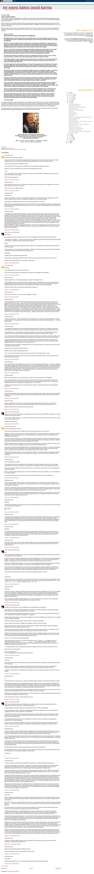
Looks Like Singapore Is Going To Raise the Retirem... (81, 121)
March (70, 137)
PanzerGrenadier (9, 426)
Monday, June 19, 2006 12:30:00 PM (12, 262)
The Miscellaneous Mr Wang (75, 129)
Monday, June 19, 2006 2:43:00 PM (12, 323)
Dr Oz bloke (7, 155)
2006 (69, 92)
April (70, 135)
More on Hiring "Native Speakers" (76, 109)
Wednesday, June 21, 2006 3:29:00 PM (12, 835)
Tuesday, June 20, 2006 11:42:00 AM (12, 655)
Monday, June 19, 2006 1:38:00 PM (12, 289)
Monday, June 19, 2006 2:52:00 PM (12, 372)
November (71, 95)
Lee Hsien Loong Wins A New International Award (80, 131)
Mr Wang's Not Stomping (74, 118)
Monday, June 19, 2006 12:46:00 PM (12, 275)
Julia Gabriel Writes (73, 119)
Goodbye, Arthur (72, 112)
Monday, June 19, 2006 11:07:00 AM (12, 179)
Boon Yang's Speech (73, 132)
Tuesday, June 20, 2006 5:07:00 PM (12, 758)
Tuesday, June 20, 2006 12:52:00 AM (12, 537)
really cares (57, 24)
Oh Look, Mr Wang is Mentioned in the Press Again (80, 117)
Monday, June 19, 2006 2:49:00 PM (12, 359)
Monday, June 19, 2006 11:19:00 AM (12, 190)
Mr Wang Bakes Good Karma (27, 7)
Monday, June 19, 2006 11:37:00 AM (12, 229)
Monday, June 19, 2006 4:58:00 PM (12, 477)
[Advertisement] (86, 19)
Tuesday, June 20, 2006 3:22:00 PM (12, 699)
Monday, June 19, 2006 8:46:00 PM (12, 524)
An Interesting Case (73, 125)
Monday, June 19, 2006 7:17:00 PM (12, 511)
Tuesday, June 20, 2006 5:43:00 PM (12, 790)
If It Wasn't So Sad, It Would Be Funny (77, 107)
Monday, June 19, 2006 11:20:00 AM (12, 208)
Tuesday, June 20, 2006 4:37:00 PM (12, 726)
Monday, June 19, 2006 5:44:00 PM (12, 497)
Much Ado (71, 111)
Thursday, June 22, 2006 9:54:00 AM (12, 863)
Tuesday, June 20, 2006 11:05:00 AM (12, 602)
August (70, 100)
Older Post (58, 868)
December (71, 94)
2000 (69, 142)
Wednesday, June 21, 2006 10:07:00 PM (13, 844)
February (71, 138)
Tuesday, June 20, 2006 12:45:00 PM (12, 673)
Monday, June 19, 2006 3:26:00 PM (12, 423)
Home (31, 868)
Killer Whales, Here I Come (75, 127)
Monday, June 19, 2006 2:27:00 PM (12, 314)
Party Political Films (73, 114)
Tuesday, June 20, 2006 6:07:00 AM (12, 547)
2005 (69, 141)
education (12, 148)
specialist (45, 29)
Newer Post (4, 868)
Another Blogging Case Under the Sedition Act (79, 124)
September (71, 98)
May (70, 134)
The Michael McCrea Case (75, 104)
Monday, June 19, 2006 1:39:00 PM (12, 296)
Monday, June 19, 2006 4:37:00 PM (12, 456)
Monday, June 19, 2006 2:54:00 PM (12, 388)
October (71, 97)
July (70, 101)
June (70, 102)
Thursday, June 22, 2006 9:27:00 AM (12, 853)
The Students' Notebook (74, 105)
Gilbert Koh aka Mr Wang (11, 232)
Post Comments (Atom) (13, 871)
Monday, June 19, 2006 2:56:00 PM (12, 398)
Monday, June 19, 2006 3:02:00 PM (12, 409)
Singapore (8, 148)
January (71, 139)
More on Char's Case (73, 122)
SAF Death (71, 115)
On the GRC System (73, 108)
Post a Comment (4, 865)
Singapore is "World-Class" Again (76, 128)
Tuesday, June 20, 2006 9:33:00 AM (12, 584)
